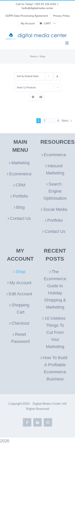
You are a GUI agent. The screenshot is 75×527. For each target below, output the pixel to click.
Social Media (55, 209)
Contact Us (20, 218)
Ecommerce (20, 174)
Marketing (20, 162)
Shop (20, 271)
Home (33, 56)
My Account (20, 282)
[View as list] (40, 97)
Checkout (20, 323)
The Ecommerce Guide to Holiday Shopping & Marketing (55, 289)
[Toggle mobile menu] (67, 43)
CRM (20, 185)
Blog (20, 207)
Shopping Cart (20, 308)
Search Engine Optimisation (55, 191)
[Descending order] (57, 76)
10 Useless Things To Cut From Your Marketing (55, 332)
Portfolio (20, 196)
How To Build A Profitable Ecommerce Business (55, 368)
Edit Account (20, 293)
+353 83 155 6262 (45, 4)
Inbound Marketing (55, 169)
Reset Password (20, 338)
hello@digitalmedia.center (37, 8)
